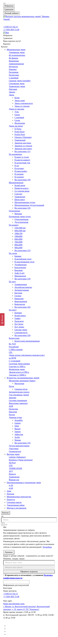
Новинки (13, 69)
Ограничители (15, 451)
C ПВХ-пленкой (16, 349)
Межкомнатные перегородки (19, 497)
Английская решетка (23, 287)
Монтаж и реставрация (16, 508)
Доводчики (13, 449)
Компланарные (20, 301)
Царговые (13, 89)
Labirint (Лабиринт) (17, 457)
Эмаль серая (19, 100)
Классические (20, 267)
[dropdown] (4, 3)
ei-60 (11, 488)
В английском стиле (22, 259)
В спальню (19, 174)
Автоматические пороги (19, 392)
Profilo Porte (19, 134)
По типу (12, 282)
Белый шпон (19, 185)
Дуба (16, 112)
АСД (11, 471)
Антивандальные (21, 290)
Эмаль (11, 95)
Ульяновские (19, 197)
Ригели (12, 415)
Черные (17, 440)
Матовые (18, 214)
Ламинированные (16, 64)
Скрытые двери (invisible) (20, 81)
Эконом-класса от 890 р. (19, 372)
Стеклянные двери (16, 83)
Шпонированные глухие (24, 202)
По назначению (15, 154)
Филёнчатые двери (17, 369)
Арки (9, 491)
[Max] (6, 32)
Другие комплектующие (19, 446)
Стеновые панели (14, 502)
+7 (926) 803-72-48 (11, 30)
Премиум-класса (21, 188)
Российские (14, 347)
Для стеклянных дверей (19, 395)
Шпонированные (16, 183)
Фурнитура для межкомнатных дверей (23, 378)
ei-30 (11, 485)
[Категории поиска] (2, 516)
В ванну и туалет (21, 157)
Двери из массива (16, 109)
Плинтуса (11, 499)
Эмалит (12, 92)
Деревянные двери (17, 52)
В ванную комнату (22, 160)
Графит (17, 318)
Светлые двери (20, 330)
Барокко (17, 256)
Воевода (12, 474)
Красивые (18, 270)
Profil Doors (19, 132)
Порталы (10, 494)
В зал (16, 166)
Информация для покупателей (16, 585)
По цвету (13, 310)
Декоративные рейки (15, 505)
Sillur (16, 426)
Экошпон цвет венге (23, 149)
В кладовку (19, 168)
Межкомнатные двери (16, 50)
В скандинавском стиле (24, 262)
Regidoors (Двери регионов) (21, 460)
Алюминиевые (20, 284)
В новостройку (20, 171)
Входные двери (13, 454)
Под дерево (19, 327)
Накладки (13, 412)
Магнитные (19, 383)
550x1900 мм (19, 228)
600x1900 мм (19, 231)
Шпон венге (19, 200)
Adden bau (18, 434)
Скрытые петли (20, 389)
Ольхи (17, 115)
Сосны (17, 120)
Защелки (12, 398)
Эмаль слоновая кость (23, 103)
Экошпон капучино (22, 143)
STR (11, 466)
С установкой (14, 361)
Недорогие (13, 67)
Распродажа (14, 75)
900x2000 (18, 248)
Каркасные (19, 299)
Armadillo (18, 420)
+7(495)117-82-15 (10, 27)
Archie (17, 437)
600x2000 (18, 239)
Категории (7, 588)
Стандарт (18, 194)
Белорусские (14, 338)
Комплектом (19, 304)
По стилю (13, 253)
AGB (11, 406)
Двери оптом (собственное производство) (27, 355)
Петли (11, 386)
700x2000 (18, 242)
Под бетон (18, 324)
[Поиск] (6, 524)
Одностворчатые (21, 219)
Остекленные (14, 211)
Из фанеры (13, 58)
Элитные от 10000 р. (17, 375)
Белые (17, 98)
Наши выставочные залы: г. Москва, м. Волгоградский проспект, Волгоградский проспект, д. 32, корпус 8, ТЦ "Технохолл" (26, 606)
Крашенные (14, 61)
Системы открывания (18, 400)
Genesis (17, 423)
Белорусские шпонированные (27, 341)
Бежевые (18, 313)
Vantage (17, 432)
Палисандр (19, 321)
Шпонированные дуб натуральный (29, 205)
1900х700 (18, 233)
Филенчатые (19, 123)
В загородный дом (22, 163)
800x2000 (18, 245)
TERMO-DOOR (15, 468)
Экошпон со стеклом (23, 146)
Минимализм (20, 276)
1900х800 (18, 236)
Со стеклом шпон (21, 191)
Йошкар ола (14, 480)
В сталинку (19, 177)
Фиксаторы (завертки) (18, 403)
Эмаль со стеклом (21, 106)
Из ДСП (12, 344)
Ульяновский (19, 140)
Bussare (17, 429)
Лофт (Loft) (19, 273)
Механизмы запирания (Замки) (22, 381)
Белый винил (20, 316)
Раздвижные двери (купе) (20, 216)
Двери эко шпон (16, 126)
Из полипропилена (17, 55)
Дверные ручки (15, 417)
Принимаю (9, 552)
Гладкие (17, 296)
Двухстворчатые (21, 222)
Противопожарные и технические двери (24, 482)
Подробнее (47, 547)
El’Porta (17, 129)
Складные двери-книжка (19, 364)
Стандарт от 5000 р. (17, 366)
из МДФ (12, 358)
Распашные (13, 72)
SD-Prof (12, 463)
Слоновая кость (20, 333)
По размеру (14, 225)
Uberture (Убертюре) (23, 137)
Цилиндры (13, 409)
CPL (11, 352)
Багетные (18, 293)
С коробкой (13, 78)
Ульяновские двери (17, 86)
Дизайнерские (20, 265)
